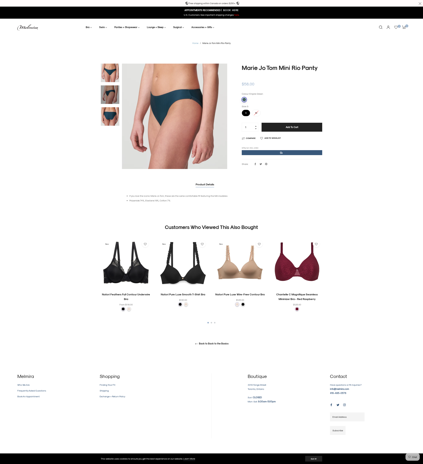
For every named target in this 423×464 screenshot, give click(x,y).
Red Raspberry (297, 309)
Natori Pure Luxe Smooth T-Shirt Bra (183, 294)
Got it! (314, 459)
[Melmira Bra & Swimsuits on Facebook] (331, 405)
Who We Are (23, 384)
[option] (125, 281)
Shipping (104, 390)
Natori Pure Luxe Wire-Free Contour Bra (240, 294)
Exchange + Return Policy (112, 396)
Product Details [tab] (205, 184)
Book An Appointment (28, 396)
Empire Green (244, 99)
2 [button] (211, 322)
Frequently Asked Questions (31, 390)
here (236, 14)
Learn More (189, 458)
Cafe (129, 309)
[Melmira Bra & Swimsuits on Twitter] (338, 405)
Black (123, 309)
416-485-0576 (338, 393)
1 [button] (208, 322)
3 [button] (214, 322)
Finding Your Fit (107, 384)
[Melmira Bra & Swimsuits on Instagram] (344, 405)
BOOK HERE (230, 10)
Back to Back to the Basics (213, 343)
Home (195, 43)
